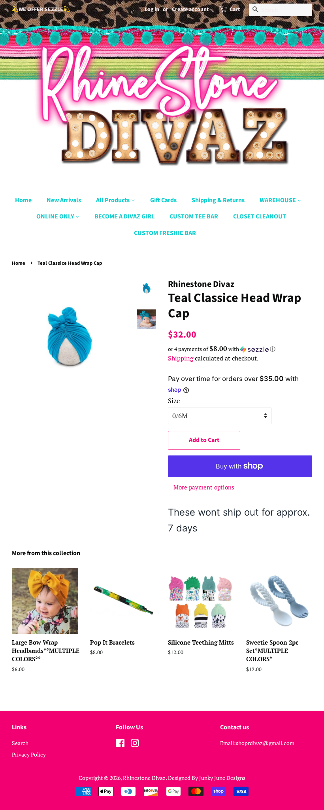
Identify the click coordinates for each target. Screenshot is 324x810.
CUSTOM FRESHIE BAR (165, 233)
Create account (190, 9)
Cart (235, 9)
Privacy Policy (29, 754)
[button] (240, 349)
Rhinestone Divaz (144, 778)
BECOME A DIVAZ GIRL (124, 216)
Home (23, 200)
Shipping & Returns (218, 200)
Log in (152, 9)
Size (174, 400)
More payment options (203, 487)
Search (20, 743)
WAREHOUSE (278, 200)
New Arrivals (64, 200)
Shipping (180, 358)
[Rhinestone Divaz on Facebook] (120, 744)
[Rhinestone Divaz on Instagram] (134, 744)
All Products (113, 200)
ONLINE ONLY (55, 216)
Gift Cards (163, 200)
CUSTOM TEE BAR (194, 216)
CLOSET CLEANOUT (259, 216)
